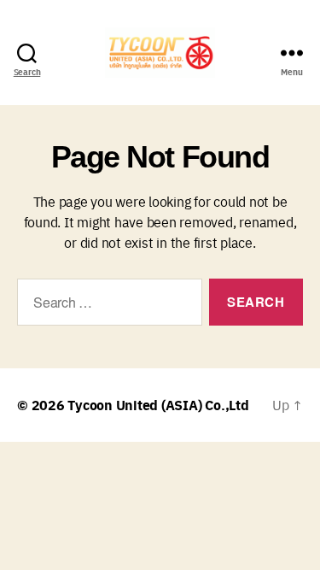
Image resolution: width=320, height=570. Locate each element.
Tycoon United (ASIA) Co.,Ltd (157, 404)
